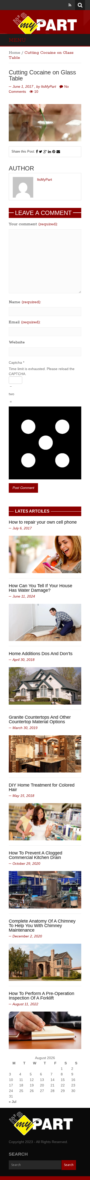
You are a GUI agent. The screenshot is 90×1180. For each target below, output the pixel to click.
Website (17, 342)
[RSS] (69, 5)
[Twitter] (40, 152)
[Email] (58, 152)
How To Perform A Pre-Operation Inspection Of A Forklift (41, 996)
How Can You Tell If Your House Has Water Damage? (40, 588)
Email (24, 322)
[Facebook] (37, 152)
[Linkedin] (49, 152)
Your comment (33, 224)
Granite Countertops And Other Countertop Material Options (40, 719)
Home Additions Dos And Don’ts (40, 653)
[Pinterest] (53, 152)
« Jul (12, 1102)
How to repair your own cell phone (43, 522)
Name (25, 302)
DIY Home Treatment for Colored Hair (41, 787)
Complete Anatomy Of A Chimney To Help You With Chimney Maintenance (42, 926)
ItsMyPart (48, 86)
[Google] (45, 152)
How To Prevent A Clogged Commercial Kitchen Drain (35, 855)
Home (14, 52)
